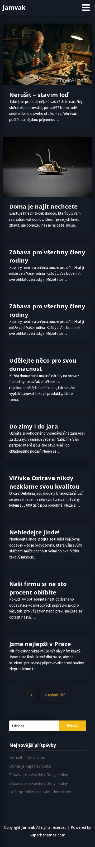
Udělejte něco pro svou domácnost (41, 791)
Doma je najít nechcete (43, 206)
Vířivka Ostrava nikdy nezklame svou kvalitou (44, 482)
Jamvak (14, 7)
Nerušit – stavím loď (38, 94)
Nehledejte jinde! (34, 532)
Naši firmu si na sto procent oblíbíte (37, 588)
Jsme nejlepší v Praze (40, 644)
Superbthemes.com (47, 834)
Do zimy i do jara (33, 426)
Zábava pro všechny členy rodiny (38, 774)
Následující (55, 694)
